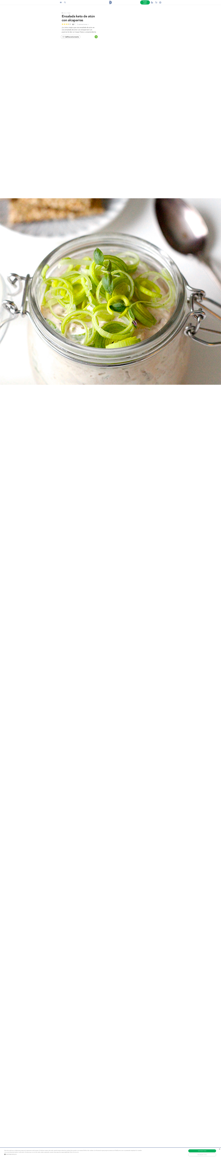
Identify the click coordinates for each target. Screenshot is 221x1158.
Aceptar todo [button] (202, 1150)
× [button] (219, 1149)
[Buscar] (65, 2)
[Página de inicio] (110, 2)
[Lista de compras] (156, 2)
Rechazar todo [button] (202, 1154)
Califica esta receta (72, 37)
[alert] (110, 1152)
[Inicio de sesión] (160, 2)
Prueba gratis (145, 2)
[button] (73, 1154)
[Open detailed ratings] (88, 24)
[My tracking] (152, 2)
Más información (74, 1152)
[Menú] (61, 2)
